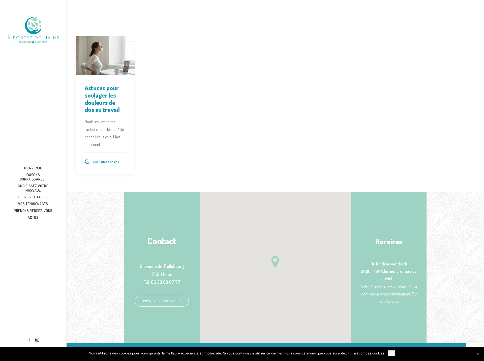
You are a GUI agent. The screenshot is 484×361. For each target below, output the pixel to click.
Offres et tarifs (33, 197)
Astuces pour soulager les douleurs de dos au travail (102, 98)
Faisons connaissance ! (33, 177)
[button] (29, 340)
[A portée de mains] (33, 30)
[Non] (477, 353)
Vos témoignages (33, 204)
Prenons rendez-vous (33, 210)
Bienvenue (33, 168)
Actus (33, 217)
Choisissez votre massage (33, 188)
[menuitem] (33, 168)
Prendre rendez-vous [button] (162, 301)
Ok (391, 353)
